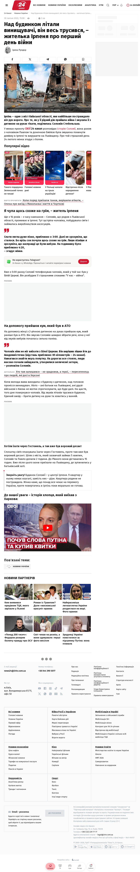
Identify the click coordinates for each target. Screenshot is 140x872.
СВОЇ (27, 128)
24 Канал (8, 13)
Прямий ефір (14, 723)
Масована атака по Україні (64, 730)
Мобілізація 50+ (102, 719)
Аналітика (90, 5)
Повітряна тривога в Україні (64, 726)
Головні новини (15, 715)
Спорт (55, 778)
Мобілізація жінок (103, 723)
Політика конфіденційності (101, 667)
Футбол (55, 785)
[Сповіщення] (121, 5)
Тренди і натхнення (17, 789)
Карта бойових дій (60, 719)
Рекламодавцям (78, 689)
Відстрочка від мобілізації (107, 730)
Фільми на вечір (59, 758)
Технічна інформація (125, 667)
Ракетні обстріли (59, 715)
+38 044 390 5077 (46, 671)
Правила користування (81, 694)
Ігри (101, 5)
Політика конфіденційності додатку (101, 683)
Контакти (120, 671)
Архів (118, 685)
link (39, 688)
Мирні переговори (60, 723)
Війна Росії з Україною (64, 711)
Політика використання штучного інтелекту (102, 675)
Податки (12, 765)
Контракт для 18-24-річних (107, 726)
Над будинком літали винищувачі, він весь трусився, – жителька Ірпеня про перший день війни (60, 13)
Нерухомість (15, 778)
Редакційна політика (80, 676)
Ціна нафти (13, 750)
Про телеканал (77, 680)
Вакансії (119, 676)
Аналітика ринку (15, 782)
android (80, 846)
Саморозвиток (101, 761)
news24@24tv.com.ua (15, 671)
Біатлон (55, 793)
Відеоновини (14, 726)
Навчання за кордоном (105, 765)
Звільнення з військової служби (109, 715)
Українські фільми (60, 754)
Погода (11, 734)
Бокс (54, 782)
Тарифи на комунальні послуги (22, 761)
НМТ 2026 (99, 758)
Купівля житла (14, 785)
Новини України (57, 5)
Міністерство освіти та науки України (112, 750)
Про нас (74, 667)
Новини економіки (18, 747)
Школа (98, 754)
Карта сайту (121, 689)
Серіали (55, 765)
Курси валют (14, 754)
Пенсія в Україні (15, 769)
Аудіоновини (14, 730)
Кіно (54, 747)
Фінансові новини (16, 758)
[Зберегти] (83, 59)
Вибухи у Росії (58, 734)
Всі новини (39, 5)
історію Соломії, (66, 128)
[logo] (21, 5)
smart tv (111, 846)
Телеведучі (76, 685)
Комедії (55, 761)
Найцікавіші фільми (61, 750)
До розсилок (55, 813)
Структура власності (124, 680)
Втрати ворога (58, 737)
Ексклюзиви (75, 5)
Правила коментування (103, 695)
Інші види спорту (59, 797)
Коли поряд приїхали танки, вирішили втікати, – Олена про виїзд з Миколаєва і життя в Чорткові (43, 202)
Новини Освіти (103, 747)
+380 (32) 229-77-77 (89, 832)
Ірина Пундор (19, 50)
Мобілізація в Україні (106, 711)
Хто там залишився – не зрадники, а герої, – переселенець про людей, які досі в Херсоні (46, 373)
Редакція (75, 671)
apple (96, 846)
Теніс (54, 789)
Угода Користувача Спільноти (102, 690)
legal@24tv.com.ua (105, 835)
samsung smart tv (127, 846)
